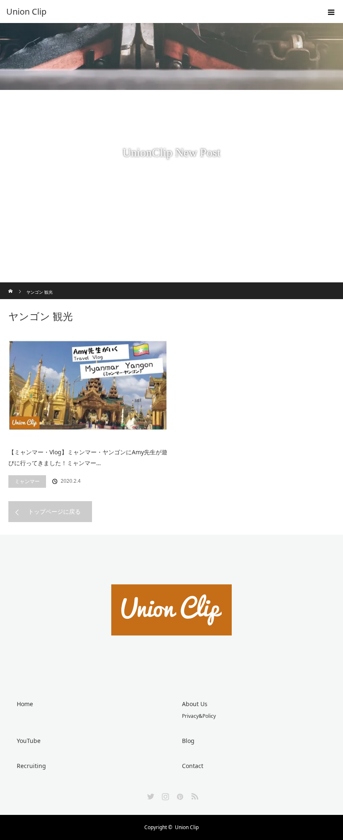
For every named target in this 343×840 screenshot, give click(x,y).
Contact (192, 766)
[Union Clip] (159, 11)
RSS (193, 795)
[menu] (331, 11)
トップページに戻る (54, 511)
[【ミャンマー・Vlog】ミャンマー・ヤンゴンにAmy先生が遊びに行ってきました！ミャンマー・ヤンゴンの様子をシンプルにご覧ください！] (87, 385)
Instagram (164, 795)
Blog (188, 741)
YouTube (29, 741)
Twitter (149, 795)
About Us (194, 704)
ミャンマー (27, 481)
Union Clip (187, 827)
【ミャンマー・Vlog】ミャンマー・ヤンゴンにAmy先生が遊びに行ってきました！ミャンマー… (87, 457)
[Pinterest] (179, 795)
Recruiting (31, 766)
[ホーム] (11, 285)
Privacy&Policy (199, 716)
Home (25, 704)
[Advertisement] (171, 219)
